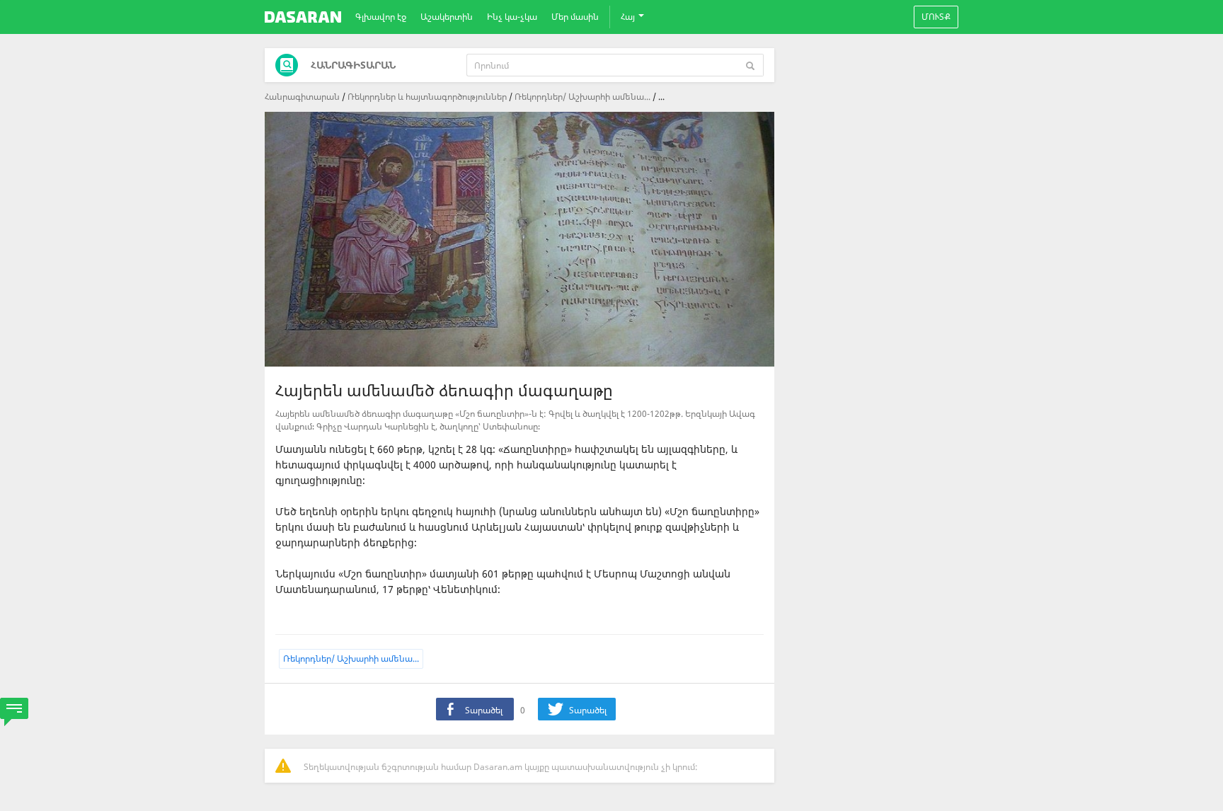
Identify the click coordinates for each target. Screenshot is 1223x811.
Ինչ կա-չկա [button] (512, 17)
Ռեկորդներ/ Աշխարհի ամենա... (582, 97)
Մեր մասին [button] (575, 17)
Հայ (629, 17)
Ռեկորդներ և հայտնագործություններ (427, 97)
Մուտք (936, 17)
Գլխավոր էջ (380, 17)
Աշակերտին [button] (446, 17)
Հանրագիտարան (302, 97)
